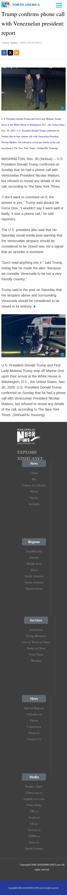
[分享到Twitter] (10, 52)
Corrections (34, 726)
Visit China (36, 654)
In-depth (34, 504)
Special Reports (34, 708)
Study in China (36, 648)
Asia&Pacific (34, 551)
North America (34, 576)
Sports (34, 497)
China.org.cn (34, 792)
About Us (34, 733)
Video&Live (34, 714)
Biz (34, 479)
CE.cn (34, 823)
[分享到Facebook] (4, 52)
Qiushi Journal (34, 848)
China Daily (34, 805)
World (34, 491)
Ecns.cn (34, 842)
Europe (34, 557)
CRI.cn (34, 811)
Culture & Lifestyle (34, 485)
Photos (34, 720)
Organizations (34, 588)
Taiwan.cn (34, 830)
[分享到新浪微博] (16, 52)
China (34, 473)
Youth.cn (34, 817)
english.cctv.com (34, 799)
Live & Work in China (36, 642)
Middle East (34, 563)
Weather (36, 660)
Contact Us (34, 739)
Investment (36, 629)
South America (34, 582)
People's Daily (34, 786)
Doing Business (36, 636)
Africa (34, 570)
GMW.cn (34, 836)
